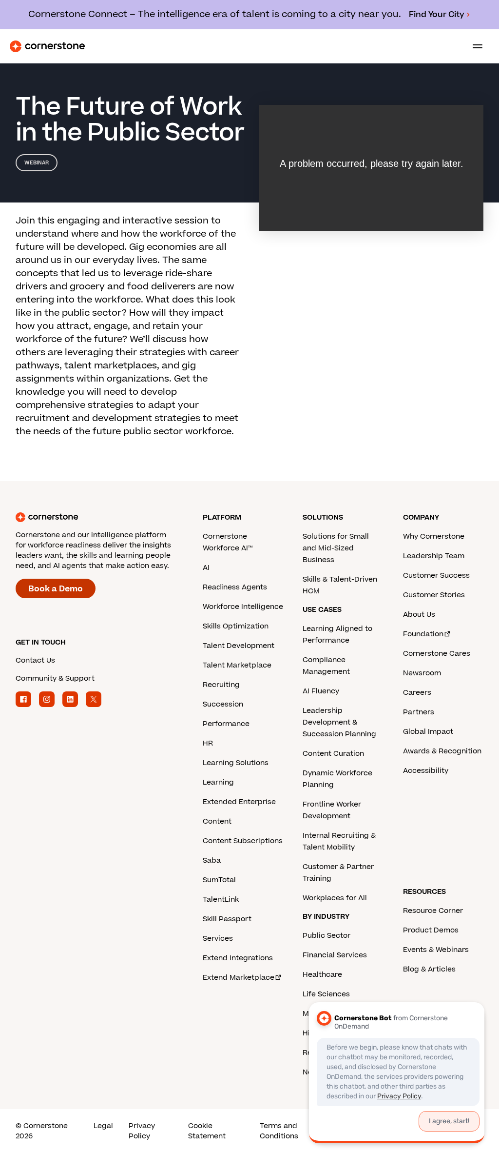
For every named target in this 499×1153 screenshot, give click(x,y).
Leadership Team (433, 556)
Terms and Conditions (279, 1131)
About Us (419, 614)
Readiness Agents (235, 587)
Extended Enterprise (239, 802)
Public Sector (326, 935)
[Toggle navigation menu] (473, 46)
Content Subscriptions (243, 841)
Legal (103, 1126)
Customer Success (436, 575)
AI (206, 568)
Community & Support (55, 678)
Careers (417, 693)
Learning (218, 782)
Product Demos (431, 930)
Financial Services (335, 955)
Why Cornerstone (433, 536)
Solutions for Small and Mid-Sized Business (336, 548)
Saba (212, 860)
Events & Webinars (436, 950)
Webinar (36, 162)
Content (217, 821)
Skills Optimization (236, 626)
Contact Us (35, 660)
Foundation (423, 634)
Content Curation (333, 753)
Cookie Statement (207, 1131)
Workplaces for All (335, 898)
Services (218, 938)
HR (208, 743)
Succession (223, 704)
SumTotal (219, 880)
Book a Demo (55, 589)
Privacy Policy (142, 1131)
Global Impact (428, 732)
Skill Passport (227, 919)
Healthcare (322, 975)
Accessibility (425, 771)
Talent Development (238, 646)
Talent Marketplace (237, 665)
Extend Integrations (238, 958)
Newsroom (422, 673)
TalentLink (221, 899)
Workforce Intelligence (243, 607)
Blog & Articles (429, 969)
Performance (226, 724)
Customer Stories (434, 595)
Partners (418, 712)
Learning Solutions (236, 763)
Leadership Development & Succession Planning (339, 722)
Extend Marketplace (238, 977)
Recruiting (221, 685)
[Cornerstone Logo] (47, 46)
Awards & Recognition (442, 751)
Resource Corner (433, 911)
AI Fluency (321, 691)
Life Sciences (326, 994)
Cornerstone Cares (436, 653)
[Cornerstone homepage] (109, 517)
